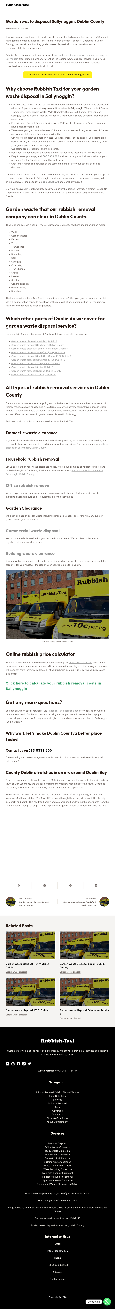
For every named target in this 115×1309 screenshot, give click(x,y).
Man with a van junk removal (57, 1173)
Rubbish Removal (57, 1103)
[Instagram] (24, 1063)
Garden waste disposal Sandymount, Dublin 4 (35, 363)
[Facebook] (19, 885)
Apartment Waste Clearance (58, 1180)
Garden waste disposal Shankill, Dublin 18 (33, 374)
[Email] (13, 1063)
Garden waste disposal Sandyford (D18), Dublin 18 (38, 352)
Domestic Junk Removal (57, 1158)
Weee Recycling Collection (57, 1169)
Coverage (57, 1110)
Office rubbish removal (28, 485)
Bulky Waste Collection (57, 1150)
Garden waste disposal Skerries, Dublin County (36, 370)
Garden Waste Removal (57, 1154)
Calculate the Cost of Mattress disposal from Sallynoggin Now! (57, 74)
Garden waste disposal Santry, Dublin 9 (32, 367)
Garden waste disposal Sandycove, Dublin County (38, 345)
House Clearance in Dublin (57, 1165)
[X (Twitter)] (45, 885)
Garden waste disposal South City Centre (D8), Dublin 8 (41, 356)
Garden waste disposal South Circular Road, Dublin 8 (39, 348)
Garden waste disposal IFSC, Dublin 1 (28, 1010)
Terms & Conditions (57, 1118)
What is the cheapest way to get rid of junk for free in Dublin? (57, 1193)
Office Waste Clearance (57, 1147)
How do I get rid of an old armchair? (57, 1200)
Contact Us (57, 1114)
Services (57, 1099)
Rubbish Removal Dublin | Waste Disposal (57, 1092)
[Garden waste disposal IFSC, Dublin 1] (30, 992)
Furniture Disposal (57, 1143)
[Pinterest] (70, 885)
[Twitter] (29, 1063)
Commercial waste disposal (33, 530)
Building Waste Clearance (57, 1161)
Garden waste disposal (17, 28)
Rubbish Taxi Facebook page (64, 710)
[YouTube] (7, 1063)
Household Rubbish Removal (57, 1176)
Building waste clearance (30, 553)
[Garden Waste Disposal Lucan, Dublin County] (84, 945)
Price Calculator (57, 1096)
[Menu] (108, 5)
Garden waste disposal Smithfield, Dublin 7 (34, 341)
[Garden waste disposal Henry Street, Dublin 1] (30, 945)
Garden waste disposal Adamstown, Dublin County (58, 1225)
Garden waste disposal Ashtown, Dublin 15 (57, 1218)
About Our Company (57, 1121)
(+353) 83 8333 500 (57, 1264)
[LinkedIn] (96, 885)
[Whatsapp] (107, 1301)
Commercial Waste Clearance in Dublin (57, 1184)
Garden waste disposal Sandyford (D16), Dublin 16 (38, 359)
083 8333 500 (51, 156)
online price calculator (80, 662)
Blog (57, 1107)
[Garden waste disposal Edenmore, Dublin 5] (84, 992)
